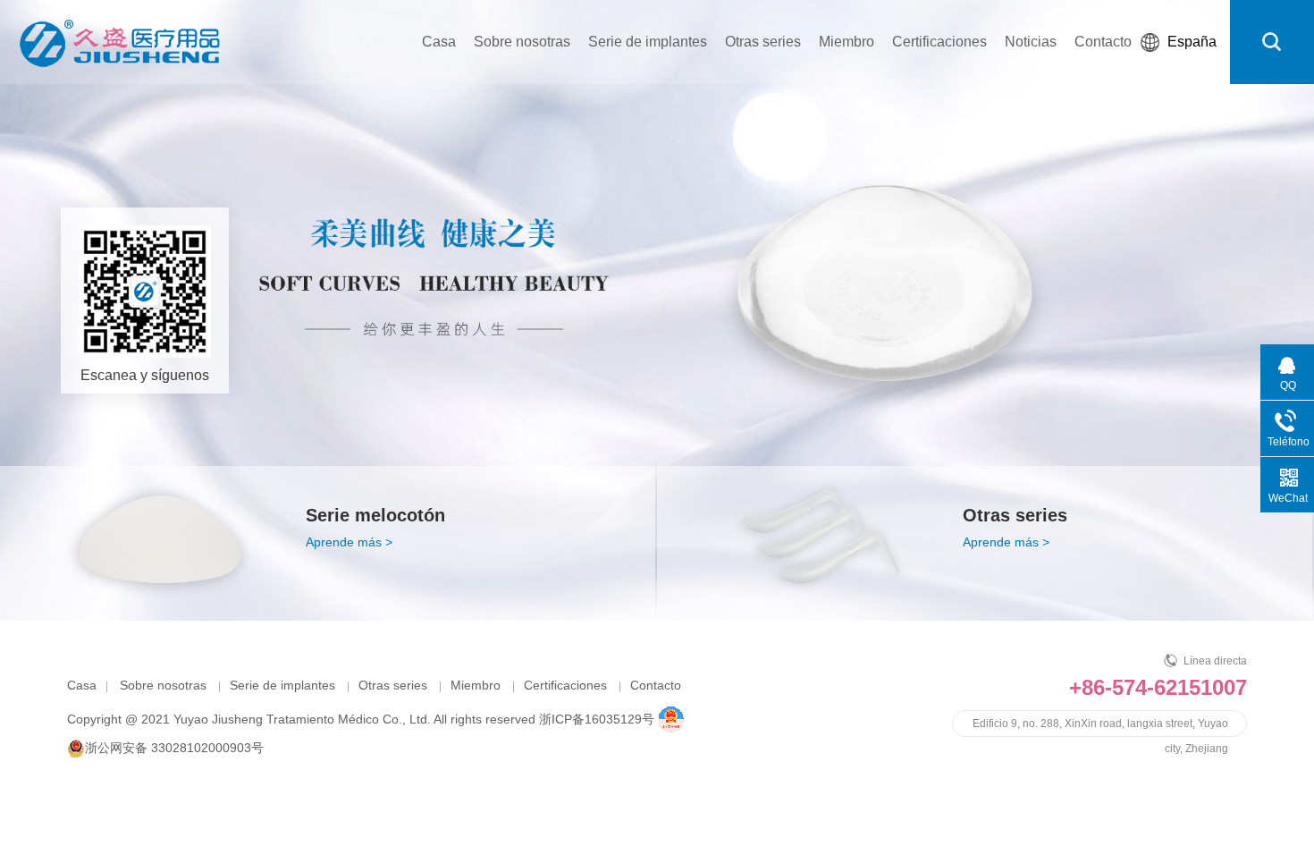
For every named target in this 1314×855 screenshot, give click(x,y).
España (1192, 41)
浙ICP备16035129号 (596, 719)
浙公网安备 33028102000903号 (174, 748)
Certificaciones (939, 41)
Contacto (1103, 41)
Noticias (1031, 41)
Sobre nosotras (522, 41)
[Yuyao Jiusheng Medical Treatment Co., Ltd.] (120, 39)
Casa (439, 41)
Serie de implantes (647, 41)
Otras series (763, 41)
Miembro (846, 41)
